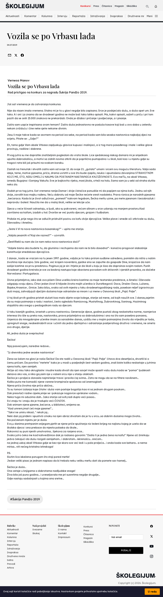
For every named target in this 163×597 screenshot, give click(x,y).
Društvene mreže (138, 16)
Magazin (119, 6)
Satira (10, 560)
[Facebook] (151, 530)
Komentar (30, 16)
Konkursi (85, 6)
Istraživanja (97, 16)
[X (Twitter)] (151, 540)
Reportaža (78, 16)
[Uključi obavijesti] (158, 6)
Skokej (36, 533)
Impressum (64, 537)
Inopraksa (116, 16)
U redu (152, 591)
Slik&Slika (132, 6)
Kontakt (62, 533)
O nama (62, 529)
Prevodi (11, 563)
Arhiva (10, 567)
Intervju (62, 16)
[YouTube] (151, 550)
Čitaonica (107, 6)
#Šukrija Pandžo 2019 (25, 499)
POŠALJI (126, 550)
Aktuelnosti (12, 16)
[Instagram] (151, 560)
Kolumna (46, 16)
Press (96, 6)
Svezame (37, 529)
